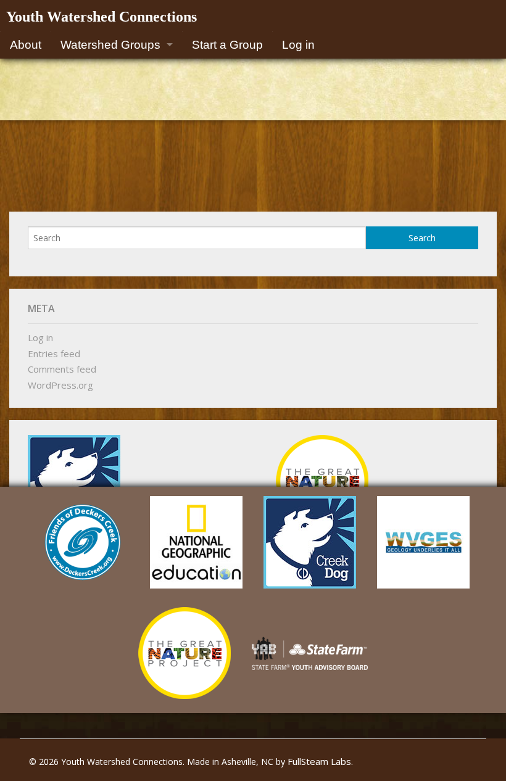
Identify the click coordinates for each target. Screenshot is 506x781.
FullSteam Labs (319, 761)
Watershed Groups (110, 44)
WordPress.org (60, 385)
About (25, 44)
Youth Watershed (101, 17)
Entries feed (54, 353)
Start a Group (227, 44)
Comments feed (62, 369)
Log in (298, 44)
